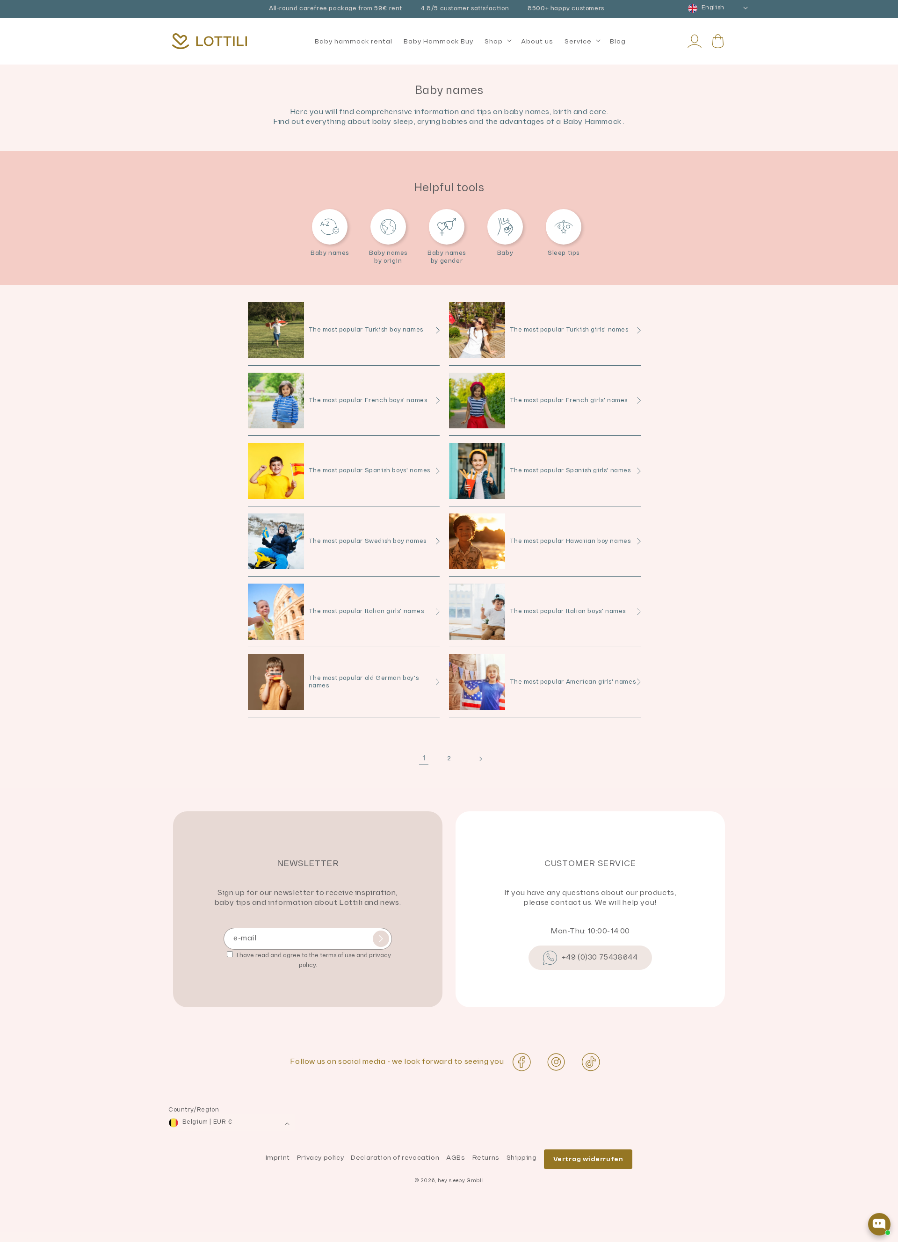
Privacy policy (320, 1158)
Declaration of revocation (395, 1158)
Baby (505, 253)
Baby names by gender (446, 257)
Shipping (522, 1158)
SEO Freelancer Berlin (41, 1237)
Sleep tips (563, 253)
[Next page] (474, 758)
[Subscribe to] (381, 939)
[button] (497, 41)
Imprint (278, 1158)
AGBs (455, 1158)
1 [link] (424, 758)
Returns (486, 1158)
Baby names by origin (388, 257)
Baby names (330, 253)
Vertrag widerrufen (588, 1159)
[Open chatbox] (879, 1224)
